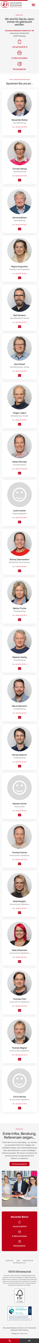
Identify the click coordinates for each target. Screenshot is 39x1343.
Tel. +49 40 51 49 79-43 (19, 1006)
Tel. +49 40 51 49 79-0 (19, 273)
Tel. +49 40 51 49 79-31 (19, 176)
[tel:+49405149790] (10, 1340)
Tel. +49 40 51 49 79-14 (19, 664)
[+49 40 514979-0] (19, 42)
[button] (33, 4)
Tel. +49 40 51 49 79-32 (19, 469)
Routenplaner (19, 69)
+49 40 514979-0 (19, 47)
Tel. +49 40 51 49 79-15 (19, 225)
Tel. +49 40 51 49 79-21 (19, 420)
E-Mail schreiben (20, 58)
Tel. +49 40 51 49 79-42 (19, 859)
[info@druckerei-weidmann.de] (29, 1340)
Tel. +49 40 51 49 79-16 (19, 127)
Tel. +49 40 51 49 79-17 (19, 615)
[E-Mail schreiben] (19, 53)
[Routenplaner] (19, 64)
